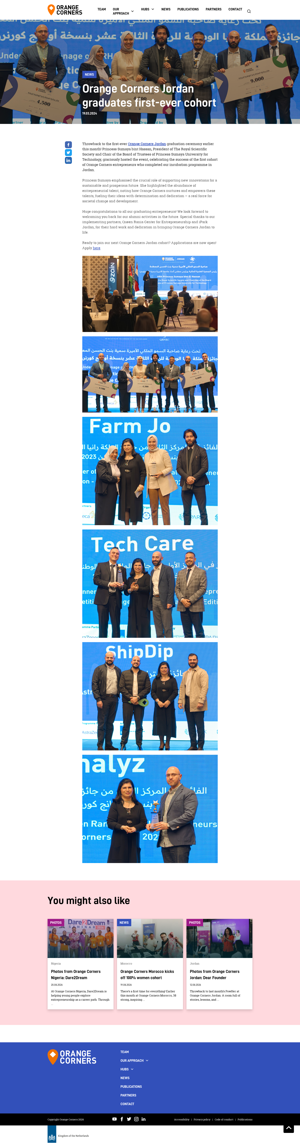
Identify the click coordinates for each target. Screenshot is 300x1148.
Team (102, 9)
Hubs (145, 9)
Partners (214, 9)
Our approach (121, 11)
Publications (188, 9)
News (165, 9)
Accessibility (182, 1119)
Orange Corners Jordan (147, 143)
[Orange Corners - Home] (72, 1075)
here (96, 248)
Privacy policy (202, 1119)
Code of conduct (224, 1119)
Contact (235, 9)
